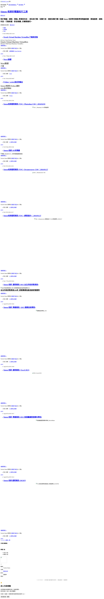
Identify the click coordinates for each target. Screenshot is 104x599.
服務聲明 (65, 579)
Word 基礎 (7, 59)
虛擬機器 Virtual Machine (15, 51)
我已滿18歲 (3, 596)
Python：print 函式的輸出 (13, 82)
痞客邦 (13, 48)
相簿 (4, 27)
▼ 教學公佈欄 (12, 142)
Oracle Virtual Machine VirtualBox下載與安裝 (20, 37)
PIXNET (41, 579)
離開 (8, 596)
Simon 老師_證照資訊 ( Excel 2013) (16, 370)
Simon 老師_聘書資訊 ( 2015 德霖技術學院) (19, 307)
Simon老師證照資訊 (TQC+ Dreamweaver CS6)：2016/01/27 (25, 169)
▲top (2, 53)
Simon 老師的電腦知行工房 (14, 11)
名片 (4, 31)
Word (10, 73)
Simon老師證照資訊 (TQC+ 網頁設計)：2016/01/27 (22, 216)
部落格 (5, 29)
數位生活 (12, 25)
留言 (16, 48)
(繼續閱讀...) (4, 45)
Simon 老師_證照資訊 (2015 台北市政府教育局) (20, 284)
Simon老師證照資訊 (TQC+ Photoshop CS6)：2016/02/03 (24, 104)
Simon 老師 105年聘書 (11, 150)
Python (11, 95)
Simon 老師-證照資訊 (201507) (14, 480)
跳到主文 (3, 15)
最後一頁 (8, 540)
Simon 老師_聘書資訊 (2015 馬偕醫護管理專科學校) (22, 417)
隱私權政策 (60, 579)
